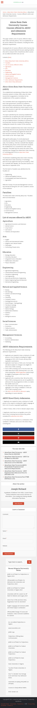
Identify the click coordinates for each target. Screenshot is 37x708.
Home (4, 12)
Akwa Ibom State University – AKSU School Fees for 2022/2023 (16, 453)
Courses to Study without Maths (17, 687)
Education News (5, 704)
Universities (13, 704)
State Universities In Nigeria (16, 664)
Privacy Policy (31, 704)
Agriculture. (8, 66)
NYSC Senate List (13, 691)
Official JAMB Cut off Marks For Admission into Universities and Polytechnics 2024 (16, 582)
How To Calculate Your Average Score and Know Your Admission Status (17, 675)
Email (5, 538)
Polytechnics (20, 704)
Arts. (6, 68)
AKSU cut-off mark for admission (17, 391)
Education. (8, 70)
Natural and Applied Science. (13, 74)
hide (9, 57)
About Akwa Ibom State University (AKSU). (17, 61)
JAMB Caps (11, 632)
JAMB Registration (21, 372)
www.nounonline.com (14, 628)
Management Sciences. (11, 78)
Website (5, 546)
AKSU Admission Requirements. (14, 80)
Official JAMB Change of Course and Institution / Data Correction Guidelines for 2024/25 (18, 613)
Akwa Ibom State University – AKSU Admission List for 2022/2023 (16, 461)
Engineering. (8, 72)
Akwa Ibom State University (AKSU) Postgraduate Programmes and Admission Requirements (16, 466)
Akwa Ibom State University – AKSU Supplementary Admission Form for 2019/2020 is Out (16, 472)
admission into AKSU (17, 416)
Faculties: (7, 63)
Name (5, 531)
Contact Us (10, 705)
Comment (5, 514)
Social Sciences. (9, 76)
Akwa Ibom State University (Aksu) (17, 12)
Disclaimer (3, 705)
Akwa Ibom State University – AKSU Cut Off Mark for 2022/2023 (17, 457)
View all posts (18, 503)
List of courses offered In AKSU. (14, 65)
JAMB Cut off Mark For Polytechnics (18, 642)
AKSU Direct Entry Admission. (13, 82)
